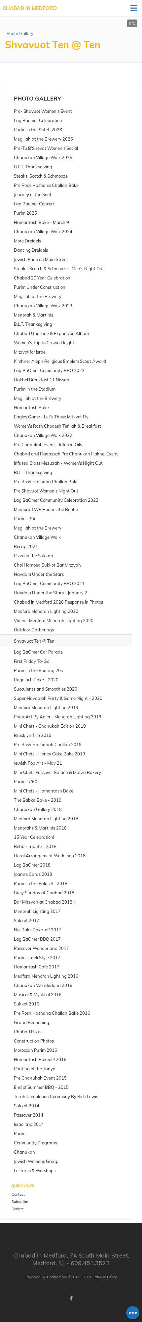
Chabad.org (57, 1277)
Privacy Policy (105, 1277)
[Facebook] (71, 1298)
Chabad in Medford (30, 8)
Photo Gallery (20, 33)
